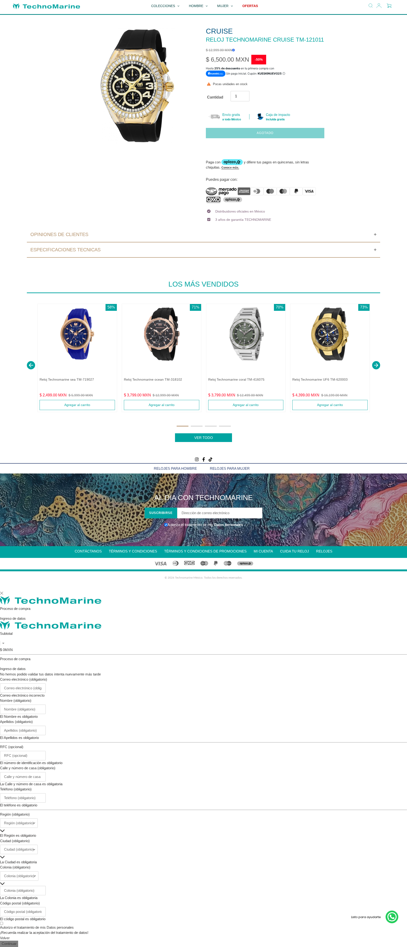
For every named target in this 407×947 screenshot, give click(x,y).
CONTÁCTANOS (88, 551)
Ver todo (203, 438)
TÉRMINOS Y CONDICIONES (133, 551)
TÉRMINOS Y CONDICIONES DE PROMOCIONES (205, 551)
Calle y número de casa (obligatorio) (27, 768)
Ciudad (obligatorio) (15, 841)
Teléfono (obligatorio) (16, 789)
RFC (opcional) (11, 747)
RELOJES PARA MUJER (230, 468)
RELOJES (324, 551)
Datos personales (228, 525)
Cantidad (215, 97)
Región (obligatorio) (15, 814)
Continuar (9, 944)
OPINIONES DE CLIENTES (59, 234)
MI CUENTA (263, 551)
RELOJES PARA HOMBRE (175, 468)
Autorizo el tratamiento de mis (37, 927)
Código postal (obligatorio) (20, 903)
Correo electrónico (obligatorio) (23, 679)
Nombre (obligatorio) (15, 700)
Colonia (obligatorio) (15, 867)
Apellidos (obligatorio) (16, 722)
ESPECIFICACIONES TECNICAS (65, 249)
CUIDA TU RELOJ (294, 551)
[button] (31, 365)
